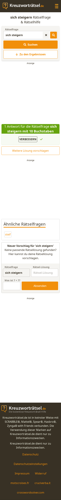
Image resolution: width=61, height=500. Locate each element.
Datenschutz (30, 454)
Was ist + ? (12, 280)
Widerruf (40, 473)
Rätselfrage (11, 29)
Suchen (33, 44)
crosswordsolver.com (30, 492)
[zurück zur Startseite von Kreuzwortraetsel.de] (25, 6)
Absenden (40, 286)
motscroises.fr (20, 483)
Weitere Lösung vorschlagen (30, 151)
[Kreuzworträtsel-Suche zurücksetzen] (46, 35)
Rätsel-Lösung (41, 267)
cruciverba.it (42, 483)
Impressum (22, 473)
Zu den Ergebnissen (32, 54)
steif (8, 234)
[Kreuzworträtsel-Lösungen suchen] (53, 35)
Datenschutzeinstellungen (30, 464)
